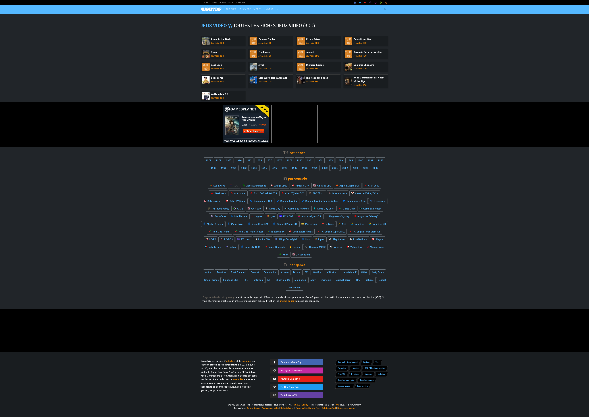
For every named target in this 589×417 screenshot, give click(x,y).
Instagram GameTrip (291, 370)
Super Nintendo (276, 247)
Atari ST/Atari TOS (294, 193)
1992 (244, 167)
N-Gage (329, 224)
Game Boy (274, 208)
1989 (213, 167)
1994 (264, 167)
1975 (249, 160)
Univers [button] (268, 9)
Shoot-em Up (283, 280)
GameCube (220, 216)
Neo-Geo (359, 224)
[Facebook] (355, 2)
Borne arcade (339, 193)
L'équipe (355, 368)
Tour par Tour (294, 287)
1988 (380, 160)
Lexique (366, 362)
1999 (315, 167)
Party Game (377, 272)
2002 (345, 167)
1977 (269, 160)
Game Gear (348, 208)
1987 (370, 160)
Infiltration (331, 272)
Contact (205, 3)
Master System (214, 224)
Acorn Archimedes (256, 185)
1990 (223, 167)
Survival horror (343, 280)
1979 (289, 160)
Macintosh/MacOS (311, 216)
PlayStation (338, 239)
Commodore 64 (288, 201)
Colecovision (214, 201)
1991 (234, 167)
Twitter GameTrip (290, 387)
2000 (325, 167)
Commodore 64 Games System (321, 201)
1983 (330, 160)
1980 (299, 160)
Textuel (382, 280)
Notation (381, 374)
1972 (218, 160)
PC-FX (212, 239)
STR (269, 280)
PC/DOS (228, 239)
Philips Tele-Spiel (287, 239)
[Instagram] (375, 2)
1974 (239, 160)
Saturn (233, 247)
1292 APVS (219, 185)
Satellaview (214, 247)
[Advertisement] (343, 124)
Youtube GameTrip (290, 378)
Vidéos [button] (258, 9)
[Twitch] (370, 2)
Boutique (355, 374)
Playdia (379, 239)
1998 (304, 167)
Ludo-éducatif (349, 272)
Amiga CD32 (280, 185)
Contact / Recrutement (348, 362)
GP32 (240, 208)
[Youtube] (365, 2)
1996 (284, 167)
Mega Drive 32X (259, 224)
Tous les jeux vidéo (346, 380)
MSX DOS (288, 216)
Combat (255, 272)
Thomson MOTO (317, 247)
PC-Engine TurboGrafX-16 (366, 231)
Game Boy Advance (298, 208)
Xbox (285, 254)
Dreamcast (379, 201)
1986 (360, 160)
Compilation (270, 272)
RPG (246, 280)
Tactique (369, 280)
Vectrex (337, 247)
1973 (228, 160)
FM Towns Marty (220, 208)
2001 (335, 167)
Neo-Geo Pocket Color (250, 231)
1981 (309, 160)
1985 (350, 160)
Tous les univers (367, 380)
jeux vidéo (238, 379)
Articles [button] (231, 9)
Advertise (240, 3)
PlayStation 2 (360, 239)
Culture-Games (253, 408)
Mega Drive (237, 224)
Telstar (297, 247)
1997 (294, 167)
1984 (340, 160)
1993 (254, 167)
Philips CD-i (264, 239)
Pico (307, 239)
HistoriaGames (287, 408)
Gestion (317, 272)
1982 (320, 160)
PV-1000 (245, 239)
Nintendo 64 (277, 231)
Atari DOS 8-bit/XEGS (265, 193)
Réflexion (258, 280)
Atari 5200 (220, 193)
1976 (259, 160)
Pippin (321, 239)
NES (343, 224)
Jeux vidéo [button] (245, 9)
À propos (368, 374)
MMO (364, 272)
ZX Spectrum (303, 254)
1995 (274, 167)
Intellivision (240, 216)
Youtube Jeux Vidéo (270, 408)
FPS (306, 272)
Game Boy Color (325, 208)
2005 (375, 167)
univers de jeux (288, 301)
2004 (365, 167)
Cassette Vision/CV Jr (366, 193)
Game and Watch (372, 208)
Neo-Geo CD (379, 224)
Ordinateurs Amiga (302, 231)
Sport (313, 280)
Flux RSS (342, 374)
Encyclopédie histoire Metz (307, 408)
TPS (358, 280)
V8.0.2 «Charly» (301, 405)
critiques (246, 361)
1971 (208, 160)
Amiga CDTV (302, 185)
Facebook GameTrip (291, 362)
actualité (230, 361)
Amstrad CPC (323, 185)
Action (208, 272)
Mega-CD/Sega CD (286, 224)
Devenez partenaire (346, 408)
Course (285, 272)
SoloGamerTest (329, 408)
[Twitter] (360, 2)
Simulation (300, 280)
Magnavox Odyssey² (367, 216)
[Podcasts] (380, 2)
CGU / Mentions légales (375, 368)
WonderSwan (377, 247)
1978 (279, 160)
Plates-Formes (211, 280)
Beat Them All (238, 272)
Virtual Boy (356, 247)
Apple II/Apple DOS (349, 185)
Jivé (337, 405)
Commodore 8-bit (356, 201)
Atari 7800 (240, 193)
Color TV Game (237, 201)
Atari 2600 (373, 185)
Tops (377, 362)
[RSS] (386, 2)
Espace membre (345, 386)
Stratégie (326, 280)
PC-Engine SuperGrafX (332, 231)
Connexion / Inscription (222, 3)
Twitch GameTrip (289, 395)
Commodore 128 (262, 201)
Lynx (272, 216)
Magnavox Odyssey (339, 216)
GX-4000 (256, 208)
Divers (296, 272)
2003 (355, 167)
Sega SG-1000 (252, 247)
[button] (277, 9)
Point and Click (231, 280)
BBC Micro (318, 193)
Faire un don (362, 386)
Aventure (221, 272)
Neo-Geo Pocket (221, 231)
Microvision (310, 224)
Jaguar (258, 216)
